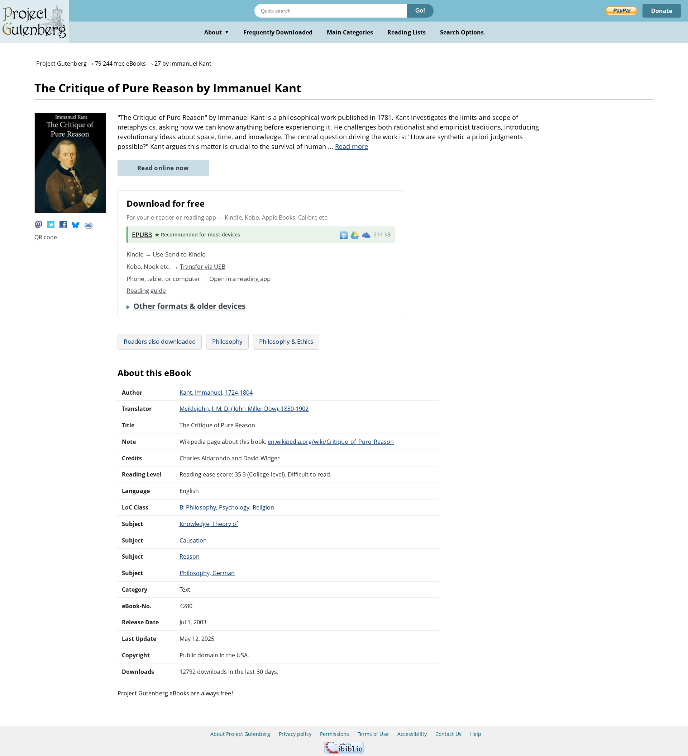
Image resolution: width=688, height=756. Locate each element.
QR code (45, 237)
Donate (661, 11)
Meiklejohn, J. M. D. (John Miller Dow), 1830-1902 (244, 409)
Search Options (462, 32)
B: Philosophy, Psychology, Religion (227, 507)
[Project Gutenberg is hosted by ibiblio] (344, 751)
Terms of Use (373, 734)
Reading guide (146, 290)
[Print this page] (88, 224)
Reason (190, 556)
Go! (420, 11)
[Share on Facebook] (63, 224)
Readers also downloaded (160, 341)
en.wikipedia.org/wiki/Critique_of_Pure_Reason (331, 442)
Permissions (334, 734)
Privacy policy (295, 734)
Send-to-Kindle (185, 254)
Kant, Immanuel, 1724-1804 (216, 392)
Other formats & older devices (189, 306)
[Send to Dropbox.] (344, 234)
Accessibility (412, 734)
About (216, 32)
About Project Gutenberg (240, 734)
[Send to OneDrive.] (366, 234)
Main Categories (350, 32)
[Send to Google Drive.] (354, 234)
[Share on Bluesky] (76, 224)
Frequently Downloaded (277, 32)
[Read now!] (70, 211)
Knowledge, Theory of (209, 524)
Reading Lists (406, 32)
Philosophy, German (207, 573)
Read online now (163, 168)
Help (475, 734)
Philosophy (227, 341)
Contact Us (448, 734)
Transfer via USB (203, 266)
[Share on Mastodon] (38, 224)
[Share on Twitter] (50, 224)
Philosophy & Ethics (286, 341)
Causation (193, 540)
